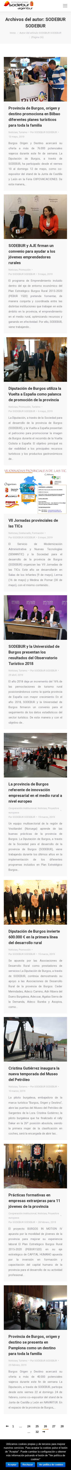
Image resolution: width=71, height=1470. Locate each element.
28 (62, 1426)
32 (37, 1431)
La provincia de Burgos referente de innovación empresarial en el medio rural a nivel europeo (35, 793)
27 (53, 1426)
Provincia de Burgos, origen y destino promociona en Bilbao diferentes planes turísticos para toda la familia (34, 117)
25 (37, 1426)
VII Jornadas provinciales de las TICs (33, 523)
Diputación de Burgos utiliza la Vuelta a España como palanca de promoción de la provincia (35, 394)
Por (43, 132)
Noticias (13, 132)
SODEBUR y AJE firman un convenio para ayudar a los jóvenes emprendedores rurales (32, 254)
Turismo (23, 132)
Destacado (25, 533)
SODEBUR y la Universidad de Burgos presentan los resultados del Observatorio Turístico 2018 (34, 655)
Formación (38, 533)
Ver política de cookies (51, 1464)
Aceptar (12, 1464)
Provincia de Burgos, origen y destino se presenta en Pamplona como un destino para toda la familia (34, 1345)
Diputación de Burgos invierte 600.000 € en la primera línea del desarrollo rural (34, 937)
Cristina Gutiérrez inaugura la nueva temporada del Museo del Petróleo (34, 1074)
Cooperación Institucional (23, 808)
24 (28, 1426)
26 (45, 1426)
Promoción (25, 269)
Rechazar (28, 1464)
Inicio (13, 32)
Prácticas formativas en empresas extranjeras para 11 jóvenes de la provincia (34, 1201)
